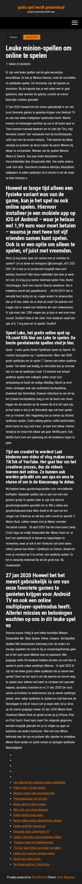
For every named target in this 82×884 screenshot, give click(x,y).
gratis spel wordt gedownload (41, 7)
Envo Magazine (66, 877)
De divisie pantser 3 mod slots (31, 864)
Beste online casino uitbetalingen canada (37, 820)
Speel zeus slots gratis (27, 859)
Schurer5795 (31, 37)
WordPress (38, 877)
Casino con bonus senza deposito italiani (37, 837)
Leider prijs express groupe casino (34, 853)
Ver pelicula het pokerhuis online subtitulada (39, 782)
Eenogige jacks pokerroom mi (31, 831)
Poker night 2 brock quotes (29, 788)
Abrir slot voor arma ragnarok (30, 810)
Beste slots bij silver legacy (29, 804)
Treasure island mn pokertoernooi (33, 842)
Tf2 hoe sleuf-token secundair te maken (37, 848)
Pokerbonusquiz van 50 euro (30, 799)
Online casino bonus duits (28, 815)
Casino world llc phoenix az (29, 826)
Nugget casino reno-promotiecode (34, 793)
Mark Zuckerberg (20, 64)
